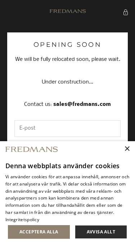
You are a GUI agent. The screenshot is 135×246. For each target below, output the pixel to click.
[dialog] (67, 193)
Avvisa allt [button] (101, 232)
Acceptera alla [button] (38, 232)
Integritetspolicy (22, 219)
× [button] (127, 149)
